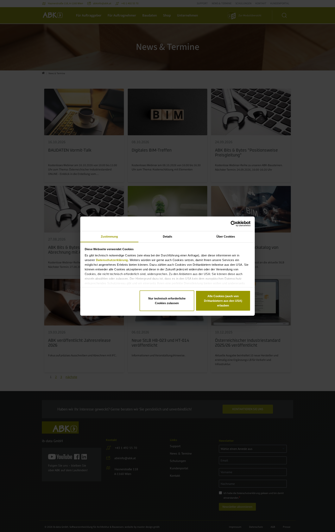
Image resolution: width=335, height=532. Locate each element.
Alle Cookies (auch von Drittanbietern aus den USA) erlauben (223, 300)
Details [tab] (167, 236)
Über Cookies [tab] (225, 236)
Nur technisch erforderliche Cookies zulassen (167, 301)
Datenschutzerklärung (112, 259)
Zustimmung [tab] (109, 236)
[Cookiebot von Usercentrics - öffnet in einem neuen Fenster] (233, 224)
